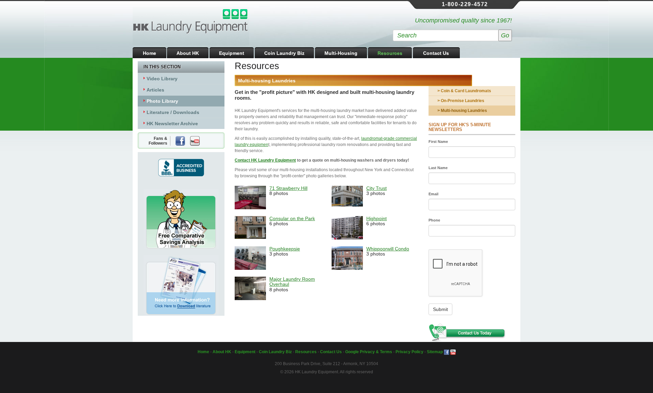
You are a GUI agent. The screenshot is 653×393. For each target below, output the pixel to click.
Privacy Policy (409, 351)
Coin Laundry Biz (284, 53)
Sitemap (435, 351)
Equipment (231, 53)
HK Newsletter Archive (172, 123)
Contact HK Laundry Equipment (265, 160)
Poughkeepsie (284, 248)
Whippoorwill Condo (387, 248)
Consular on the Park (292, 218)
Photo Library (162, 101)
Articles (155, 90)
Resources (390, 53)
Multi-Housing (340, 53)
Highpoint (376, 218)
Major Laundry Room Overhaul (292, 281)
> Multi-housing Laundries (462, 110)
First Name (438, 142)
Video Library (162, 78)
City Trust (376, 188)
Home (149, 53)
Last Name (438, 168)
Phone (434, 220)
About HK (188, 53)
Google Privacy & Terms (368, 351)
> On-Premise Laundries (460, 100)
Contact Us (436, 53)
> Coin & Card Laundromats (464, 90)
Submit (440, 309)
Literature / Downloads (173, 112)
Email (433, 194)
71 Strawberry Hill (288, 188)
